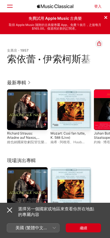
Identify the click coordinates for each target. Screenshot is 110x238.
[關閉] (106, 16)
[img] (55, 6)
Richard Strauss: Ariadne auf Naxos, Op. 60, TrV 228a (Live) (22, 139)
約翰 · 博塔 (102, 142)
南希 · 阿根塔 (60, 142)
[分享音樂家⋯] (99, 44)
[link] (19, 83)
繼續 (83, 228)
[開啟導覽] (9, 6)
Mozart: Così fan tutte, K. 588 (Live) (67, 135)
